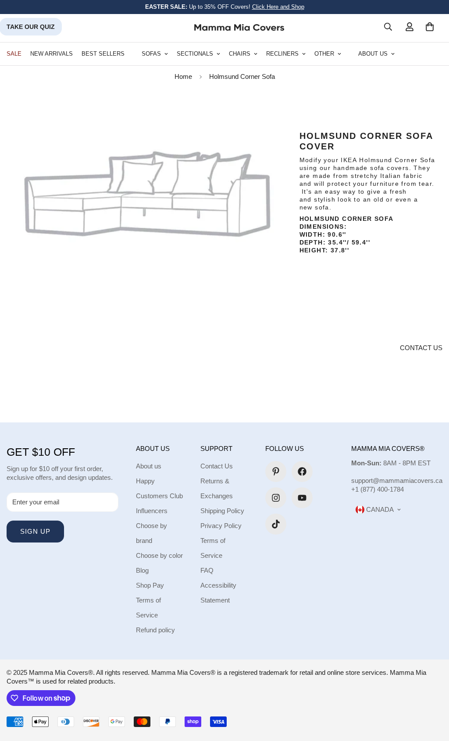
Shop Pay (150, 585)
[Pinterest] (275, 471)
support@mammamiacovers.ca (396, 480)
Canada (379, 509)
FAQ (207, 570)
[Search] (388, 26)
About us (148, 466)
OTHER (324, 53)
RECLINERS (282, 53)
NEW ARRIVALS (51, 53)
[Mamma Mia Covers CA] (239, 27)
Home (183, 76)
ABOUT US (373, 53)
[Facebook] (302, 471)
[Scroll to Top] (432, 693)
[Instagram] (275, 497)
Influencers (151, 510)
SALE (14, 53)
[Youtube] (302, 497)
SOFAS (151, 53)
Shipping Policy (222, 510)
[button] (430, 27)
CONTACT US (421, 347)
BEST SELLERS (103, 53)
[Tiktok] (275, 524)
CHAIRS (239, 53)
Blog (142, 570)
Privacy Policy (221, 525)
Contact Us (216, 466)
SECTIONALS (195, 53)
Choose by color (159, 555)
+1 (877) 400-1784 (377, 489)
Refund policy (155, 630)
